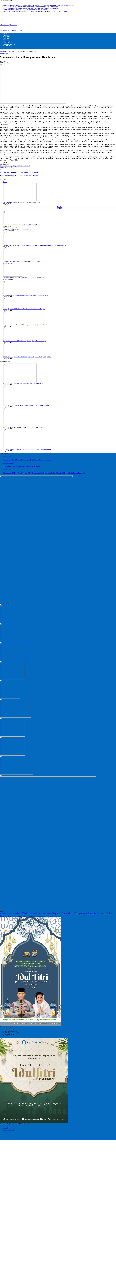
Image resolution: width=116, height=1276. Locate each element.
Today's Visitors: (8, 1030)
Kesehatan (7, 42)
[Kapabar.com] (8, 25)
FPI (15, 913)
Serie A (52, 916)
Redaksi (5, 1128)
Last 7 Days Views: (8, 1031)
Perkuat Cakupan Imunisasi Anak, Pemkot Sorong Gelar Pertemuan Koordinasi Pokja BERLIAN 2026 (31, 8)
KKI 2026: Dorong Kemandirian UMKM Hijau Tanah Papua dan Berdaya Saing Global (27, 357)
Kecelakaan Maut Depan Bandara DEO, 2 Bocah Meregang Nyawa (21, 202)
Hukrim (6, 39)
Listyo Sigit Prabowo (85, 913)
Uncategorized (7, 51)
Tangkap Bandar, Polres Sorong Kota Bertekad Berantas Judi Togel (21, 261)
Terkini (6, 35)
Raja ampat (47, 916)
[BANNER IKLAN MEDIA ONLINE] (11, 30)
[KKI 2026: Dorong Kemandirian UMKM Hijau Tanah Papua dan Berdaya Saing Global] (10, 355)
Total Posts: (6, 1036)
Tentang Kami (7, 1127)
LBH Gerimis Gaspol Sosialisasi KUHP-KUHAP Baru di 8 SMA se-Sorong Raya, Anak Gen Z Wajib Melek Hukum (35, 11)
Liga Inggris (72, 913)
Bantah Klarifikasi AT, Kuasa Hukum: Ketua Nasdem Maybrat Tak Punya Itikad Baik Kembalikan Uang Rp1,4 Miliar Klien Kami (38, 5)
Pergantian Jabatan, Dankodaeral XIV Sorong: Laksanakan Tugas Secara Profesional (26, 325)
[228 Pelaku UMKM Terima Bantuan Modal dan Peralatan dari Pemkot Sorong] (12, 736)
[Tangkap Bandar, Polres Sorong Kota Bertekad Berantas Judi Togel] (12, 260)
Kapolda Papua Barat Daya (42, 913)
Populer (59, 207)
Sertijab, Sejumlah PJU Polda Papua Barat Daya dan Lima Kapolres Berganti (24, 309)
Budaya (8, 913)
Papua (104, 913)
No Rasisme (99, 913)
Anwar (3, 913)
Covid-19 (12, 913)
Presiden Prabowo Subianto (37, 916)
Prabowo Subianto (25, 916)
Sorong (57, 916)
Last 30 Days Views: (9, 1033)
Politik (6, 38)
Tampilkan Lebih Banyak (7, 167)
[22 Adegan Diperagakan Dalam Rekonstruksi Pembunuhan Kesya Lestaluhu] (12, 276)
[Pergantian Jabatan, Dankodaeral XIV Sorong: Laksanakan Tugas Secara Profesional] (12, 323)
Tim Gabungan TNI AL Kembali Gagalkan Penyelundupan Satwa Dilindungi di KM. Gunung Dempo (30, 6)
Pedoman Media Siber (9, 1130)
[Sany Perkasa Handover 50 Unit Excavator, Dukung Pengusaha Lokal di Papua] (11, 339)
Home (5, 33)
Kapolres (56, 913)
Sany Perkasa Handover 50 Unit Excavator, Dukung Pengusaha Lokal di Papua (24, 341)
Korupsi (66, 913)
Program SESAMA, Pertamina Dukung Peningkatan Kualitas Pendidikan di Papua (25, 295)
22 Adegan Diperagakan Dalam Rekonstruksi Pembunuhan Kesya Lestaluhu (23, 277)
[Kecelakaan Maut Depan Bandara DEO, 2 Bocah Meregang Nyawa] (12, 223)
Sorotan (6, 36)
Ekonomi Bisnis (9, 44)
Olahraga (7, 46)
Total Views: (7, 1034)
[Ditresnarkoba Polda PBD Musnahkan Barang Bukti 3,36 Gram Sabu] (15, 717)
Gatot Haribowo (24, 913)
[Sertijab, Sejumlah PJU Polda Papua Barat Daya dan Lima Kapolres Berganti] (12, 307)
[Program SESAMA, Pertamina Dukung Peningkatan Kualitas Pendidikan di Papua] (10, 293)
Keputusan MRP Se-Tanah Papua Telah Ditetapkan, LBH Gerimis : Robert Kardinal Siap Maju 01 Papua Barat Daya (34, 245)
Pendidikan (7, 41)
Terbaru (59, 208)
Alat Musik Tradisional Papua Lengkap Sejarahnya (17, 229)
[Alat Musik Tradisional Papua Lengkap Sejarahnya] (10, 228)
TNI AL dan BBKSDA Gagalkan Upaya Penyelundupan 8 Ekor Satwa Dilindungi (25, 9)
